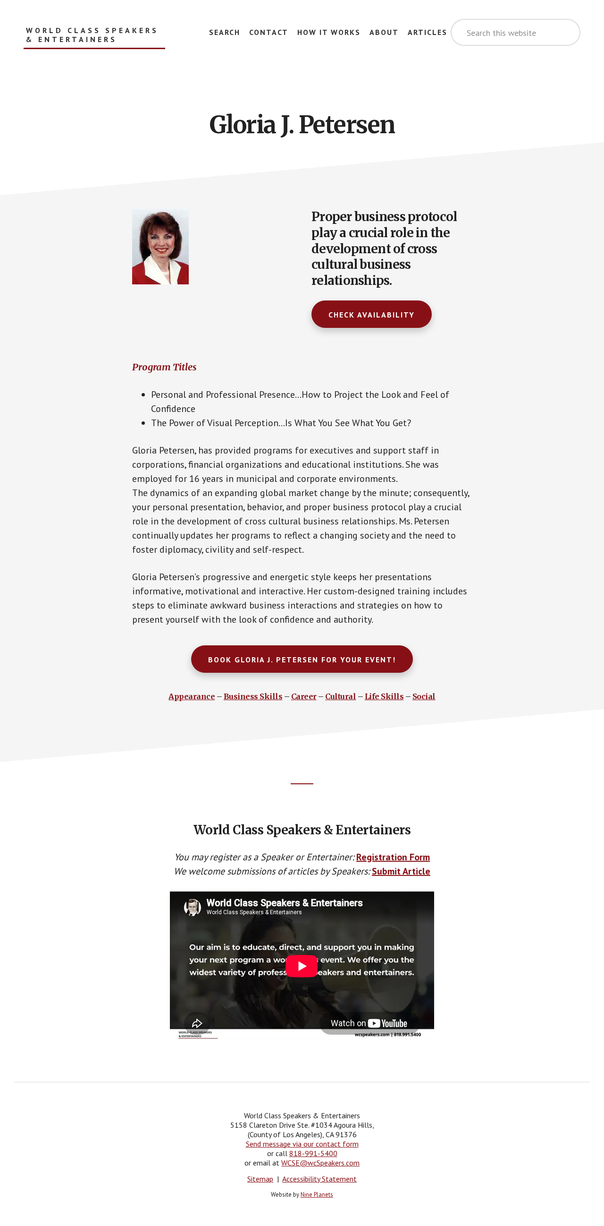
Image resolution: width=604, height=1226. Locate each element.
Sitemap (260, 1178)
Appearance (191, 696)
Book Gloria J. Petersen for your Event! (302, 659)
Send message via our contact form (302, 1144)
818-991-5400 (313, 1153)
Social (424, 696)
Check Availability (371, 314)
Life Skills (384, 696)
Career (304, 696)
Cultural (340, 696)
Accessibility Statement (319, 1178)
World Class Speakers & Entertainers (92, 35)
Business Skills (253, 696)
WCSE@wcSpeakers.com (320, 1162)
